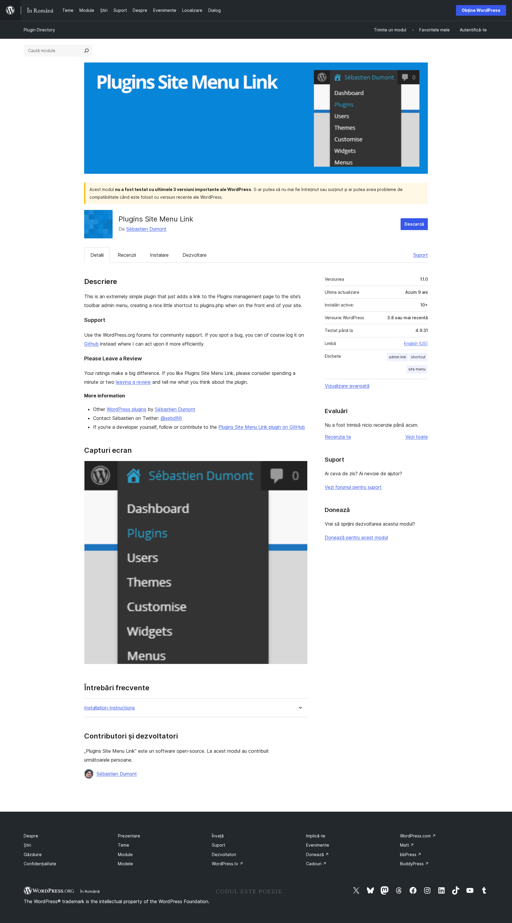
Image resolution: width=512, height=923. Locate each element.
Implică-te (315, 835)
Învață (218, 835)
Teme (123, 844)
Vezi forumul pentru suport (353, 487)
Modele (125, 863)
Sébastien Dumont (146, 229)
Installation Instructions (109, 708)
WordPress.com (418, 835)
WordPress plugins (126, 409)
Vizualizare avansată (347, 386)
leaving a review (133, 382)
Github (91, 344)
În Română (90, 891)
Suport (420, 255)
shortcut (418, 357)
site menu (416, 369)
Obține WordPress (481, 10)
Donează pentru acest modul (356, 537)
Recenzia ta (338, 437)
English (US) (416, 343)
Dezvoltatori (224, 854)
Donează (317, 854)
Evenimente (317, 844)
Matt (407, 844)
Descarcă (414, 224)
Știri (27, 844)
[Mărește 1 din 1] (300, 469)
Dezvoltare (195, 255)
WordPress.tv (227, 863)
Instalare (159, 255)
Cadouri (316, 863)
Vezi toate (416, 437)
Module (125, 854)
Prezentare (129, 835)
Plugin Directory (39, 29)
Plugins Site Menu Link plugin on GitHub (261, 427)
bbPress (410, 854)
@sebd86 (171, 418)
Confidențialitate (40, 863)
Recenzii (127, 255)
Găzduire (33, 854)
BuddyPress (414, 863)
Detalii (97, 255)
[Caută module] (86, 51)
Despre (31, 835)
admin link (397, 357)
